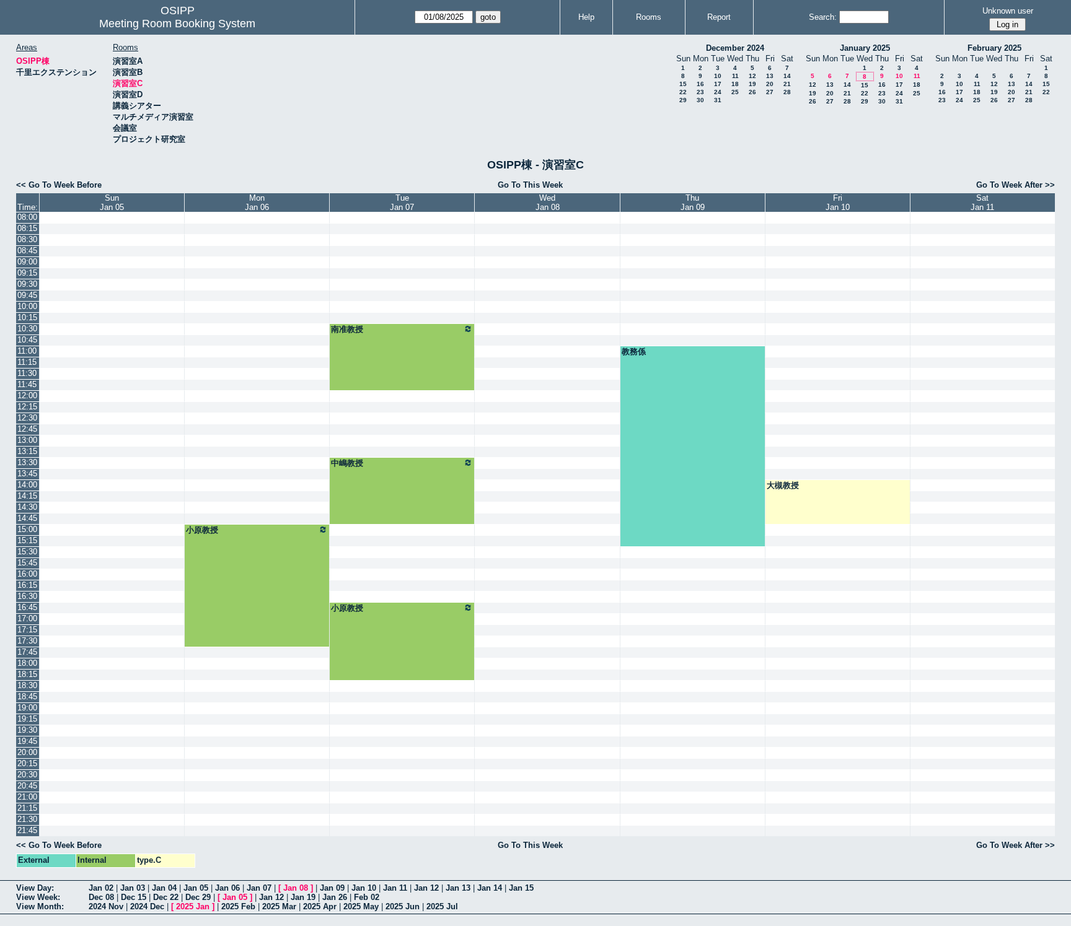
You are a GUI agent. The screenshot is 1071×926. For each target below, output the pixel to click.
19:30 (27, 730)
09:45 (27, 295)
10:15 (27, 317)
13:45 (27, 473)
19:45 (27, 741)
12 (752, 75)
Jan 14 (489, 888)
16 (700, 84)
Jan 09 (332, 888)
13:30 (27, 462)
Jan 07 (259, 888)
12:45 (27, 429)
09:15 (27, 272)
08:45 (27, 250)
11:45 (27, 384)
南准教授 (347, 329)
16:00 (27, 574)
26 (752, 92)
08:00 (27, 217)
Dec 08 (101, 897)
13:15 (27, 451)
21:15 (27, 808)
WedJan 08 (548, 202)
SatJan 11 (982, 202)
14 (787, 75)
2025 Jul (442, 906)
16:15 (27, 585)
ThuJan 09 (693, 202)
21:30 (27, 819)
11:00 (27, 351)
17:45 (27, 652)
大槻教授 (783, 485)
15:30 (27, 551)
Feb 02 (366, 897)
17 (717, 84)
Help (586, 17)
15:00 (27, 529)
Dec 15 (133, 897)
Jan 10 (363, 888)
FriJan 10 (838, 202)
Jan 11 (395, 888)
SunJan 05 (112, 202)
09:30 (27, 284)
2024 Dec (147, 906)
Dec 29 (198, 897)
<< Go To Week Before (59, 185)
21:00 (27, 797)
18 (735, 84)
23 (700, 92)
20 (770, 84)
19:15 (27, 718)
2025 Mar (279, 906)
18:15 (27, 674)
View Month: (40, 906)
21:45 (27, 830)
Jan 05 (195, 888)
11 (735, 75)
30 (700, 100)
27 (770, 92)
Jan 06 (227, 888)
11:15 (27, 362)
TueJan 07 (402, 202)
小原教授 (202, 530)
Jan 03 (132, 888)
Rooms (648, 17)
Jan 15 (521, 888)
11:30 (27, 373)
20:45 (27, 785)
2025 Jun (403, 906)
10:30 (27, 328)
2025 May (361, 906)
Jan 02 (101, 888)
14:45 (27, 518)
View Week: (38, 897)
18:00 (27, 663)
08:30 (27, 239)
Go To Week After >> (1015, 185)
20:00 (27, 752)
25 (735, 92)
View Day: (35, 888)
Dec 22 (165, 897)
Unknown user (1007, 10)
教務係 (634, 351)
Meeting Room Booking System (177, 23)
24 (717, 92)
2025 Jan (192, 906)
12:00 (27, 395)
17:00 (27, 618)
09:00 (27, 261)
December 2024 (735, 48)
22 (683, 92)
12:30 (27, 417)
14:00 (27, 484)
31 (717, 100)
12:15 (27, 406)
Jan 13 (458, 888)
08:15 (27, 228)
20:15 (27, 763)
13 (770, 75)
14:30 (27, 507)
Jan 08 (295, 888)
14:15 (27, 495)
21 (787, 84)
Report (719, 17)
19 (752, 84)
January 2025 (865, 48)
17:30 (27, 640)
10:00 (27, 306)
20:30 (27, 774)
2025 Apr (320, 906)
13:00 (27, 440)
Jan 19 (303, 897)
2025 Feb (238, 906)
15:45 (27, 562)
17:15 (27, 629)
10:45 (27, 339)
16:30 (27, 596)
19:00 (27, 707)
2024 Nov (106, 906)
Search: (823, 17)
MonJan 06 (257, 202)
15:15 (27, 540)
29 (683, 100)
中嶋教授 (347, 463)
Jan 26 (334, 897)
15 (683, 84)
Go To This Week (530, 185)
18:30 (27, 685)
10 (717, 75)
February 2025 (994, 48)
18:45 (27, 696)
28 (787, 92)
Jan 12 (426, 888)
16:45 (27, 607)
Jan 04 (164, 888)
